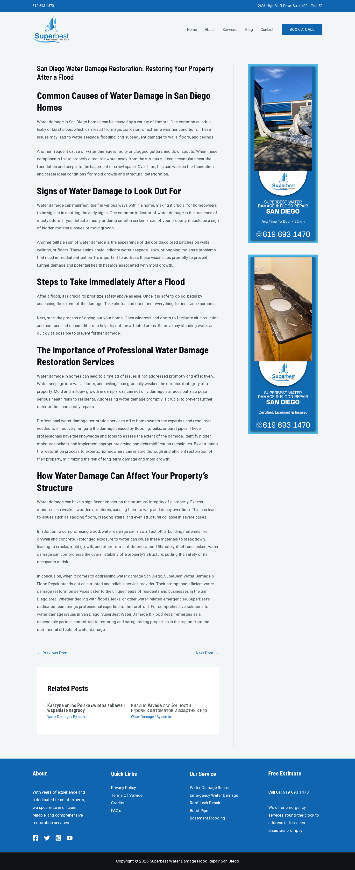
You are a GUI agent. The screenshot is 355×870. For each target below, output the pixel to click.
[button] (302, 29)
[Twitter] (47, 838)
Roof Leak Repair (205, 802)
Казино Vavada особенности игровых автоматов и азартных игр (169, 707)
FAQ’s (116, 810)
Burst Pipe (199, 810)
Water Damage (58, 717)
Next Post (207, 653)
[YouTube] (70, 838)
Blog (249, 29)
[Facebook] (36, 838)
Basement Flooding (207, 818)
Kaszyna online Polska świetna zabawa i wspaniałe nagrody (86, 707)
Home (192, 29)
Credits (117, 802)
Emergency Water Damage (214, 795)
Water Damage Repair (209, 787)
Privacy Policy (123, 787)
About (210, 29)
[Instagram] (58, 838)
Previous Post (52, 653)
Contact (267, 29)
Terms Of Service (126, 795)
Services (229, 29)
